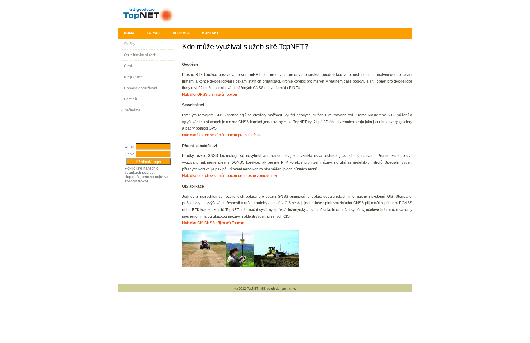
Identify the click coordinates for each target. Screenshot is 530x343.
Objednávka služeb (140, 55)
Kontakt (210, 33)
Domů (129, 33)
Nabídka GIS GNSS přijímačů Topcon (213, 223)
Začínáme (132, 110)
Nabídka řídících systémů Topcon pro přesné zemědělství (229, 175)
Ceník (129, 66)
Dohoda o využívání (140, 88)
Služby (129, 44)
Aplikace (181, 33)
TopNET (153, 33)
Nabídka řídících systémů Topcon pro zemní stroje (223, 135)
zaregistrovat (136, 181)
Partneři (130, 99)
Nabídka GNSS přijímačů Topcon (209, 94)
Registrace (133, 77)
